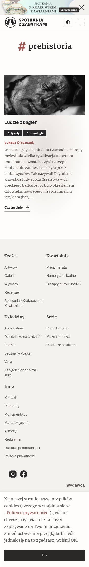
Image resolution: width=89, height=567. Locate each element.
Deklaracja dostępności (22, 448)
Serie (51, 317)
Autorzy (10, 431)
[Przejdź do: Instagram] (12, 474)
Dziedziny (14, 317)
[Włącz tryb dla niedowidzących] (68, 22)
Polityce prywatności (27, 513)
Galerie (10, 276)
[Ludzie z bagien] (44, 95)
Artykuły (10, 267)
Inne (9, 386)
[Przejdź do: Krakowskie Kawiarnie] (44, 7)
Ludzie (9, 345)
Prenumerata (56, 267)
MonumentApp (15, 414)
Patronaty (11, 406)
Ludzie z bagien (21, 122)
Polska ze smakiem (61, 345)
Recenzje (11, 292)
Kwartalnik (57, 256)
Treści (10, 256)
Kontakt (10, 398)
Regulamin (12, 439)
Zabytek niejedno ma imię (20, 373)
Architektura (13, 328)
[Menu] (80, 22)
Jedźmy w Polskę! (18, 353)
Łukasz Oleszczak (19, 142)
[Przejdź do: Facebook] (23, 474)
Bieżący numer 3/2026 (63, 284)
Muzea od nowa (58, 337)
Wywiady (11, 284)
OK (44, 555)
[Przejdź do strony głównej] (26, 22)
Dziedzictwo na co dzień (22, 337)
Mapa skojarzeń (16, 423)
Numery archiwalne (61, 276)
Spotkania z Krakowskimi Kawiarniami (23, 303)
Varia (8, 362)
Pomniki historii (57, 328)
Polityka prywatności (19, 456)
